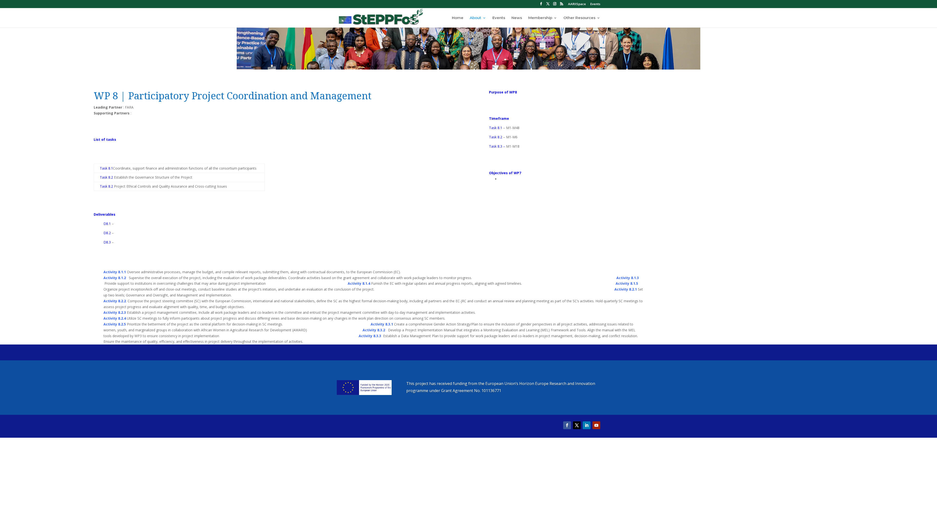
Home (457, 18)
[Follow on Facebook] (567, 425)
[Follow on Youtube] (596, 425)
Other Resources (579, 18)
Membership (540, 18)
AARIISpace (577, 4)
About (475, 18)
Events (595, 4)
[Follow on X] (577, 425)
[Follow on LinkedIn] (587, 425)
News (516, 18)
